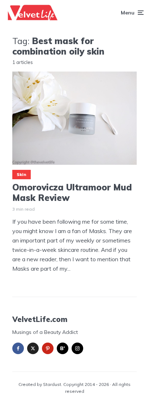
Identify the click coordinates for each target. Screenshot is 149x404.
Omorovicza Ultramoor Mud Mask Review (72, 192)
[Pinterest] (48, 348)
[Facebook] (18, 348)
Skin (21, 174)
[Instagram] (77, 348)
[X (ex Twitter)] (33, 348)
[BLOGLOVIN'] (62, 348)
